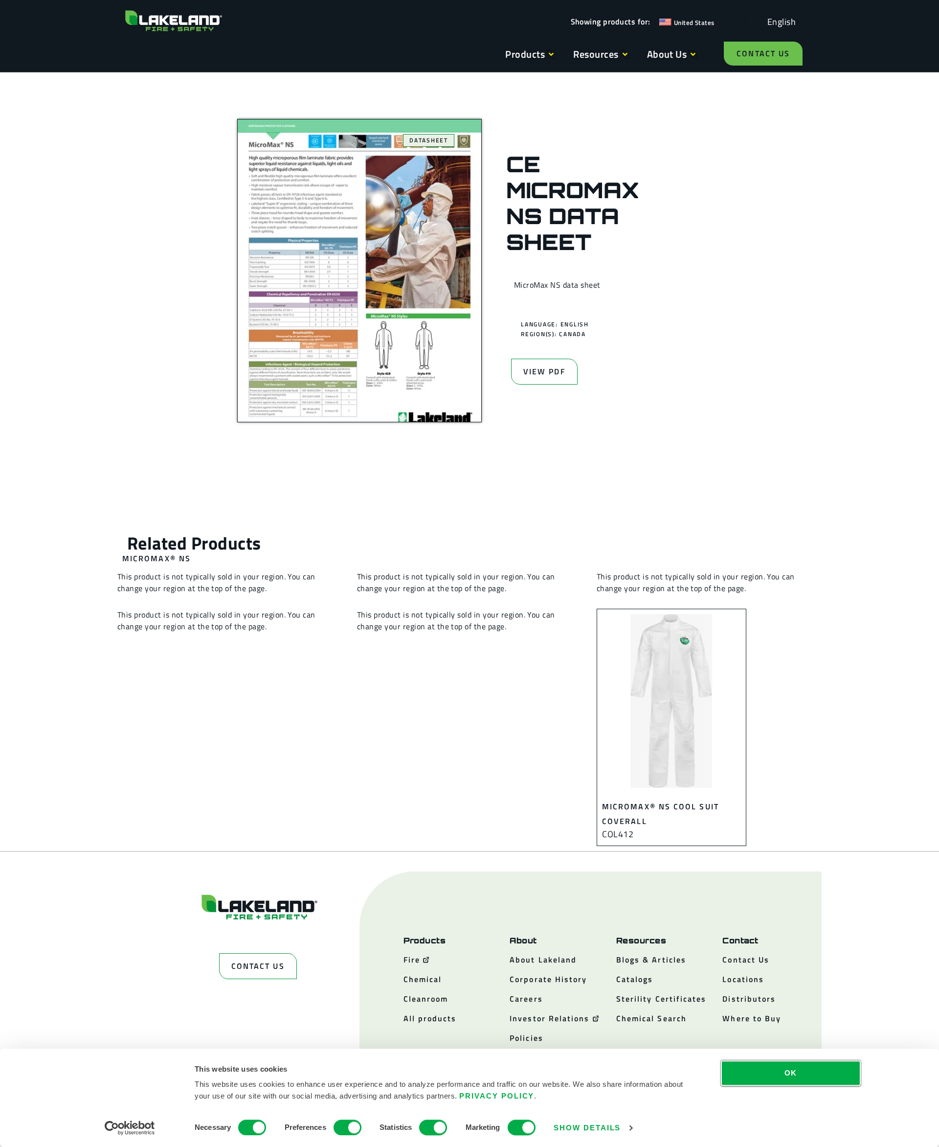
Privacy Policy (496, 1096)
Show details (587, 1128)
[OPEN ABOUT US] (693, 54)
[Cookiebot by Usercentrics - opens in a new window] (130, 1128)
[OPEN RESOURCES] (625, 54)
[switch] (347, 1127)
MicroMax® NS (156, 558)
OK (791, 1073)
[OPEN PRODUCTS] (551, 54)
